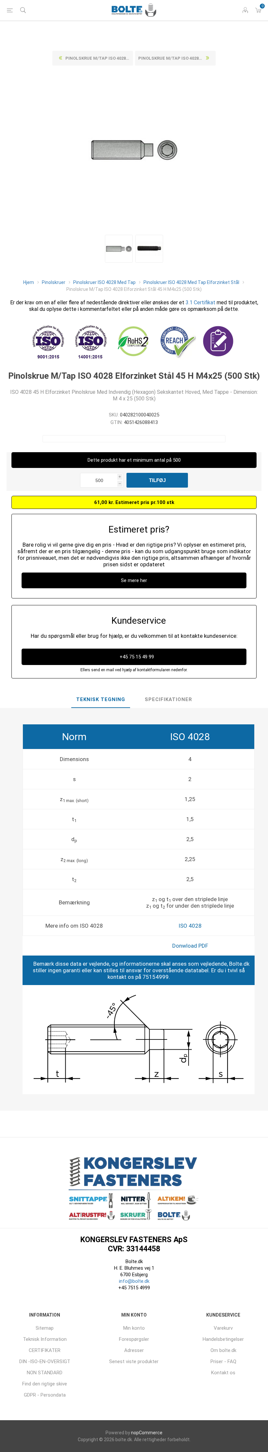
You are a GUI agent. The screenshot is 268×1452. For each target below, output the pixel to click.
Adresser (134, 1350)
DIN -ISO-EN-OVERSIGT (44, 1361)
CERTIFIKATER (44, 1350)
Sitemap (45, 1328)
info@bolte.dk (134, 1281)
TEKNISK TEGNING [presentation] (100, 699)
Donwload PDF (190, 945)
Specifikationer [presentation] (168, 699)
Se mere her (134, 580)
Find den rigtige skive (44, 1384)
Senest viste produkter (134, 1361)
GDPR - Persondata (45, 1395)
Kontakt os (223, 1373)
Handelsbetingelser (223, 1339)
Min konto (134, 1328)
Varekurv (223, 1328)
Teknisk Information (45, 1339)
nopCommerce (146, 1432)
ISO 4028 (190, 925)
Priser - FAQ (223, 1361)
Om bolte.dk (223, 1350)
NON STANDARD (44, 1373)
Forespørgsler (134, 1339)
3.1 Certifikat (200, 302)
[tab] (100, 700)
